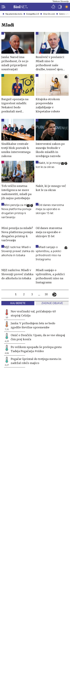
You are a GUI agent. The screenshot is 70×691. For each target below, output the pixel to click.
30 (46, 294)
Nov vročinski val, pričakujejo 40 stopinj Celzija (33, 313)
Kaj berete (17, 303)
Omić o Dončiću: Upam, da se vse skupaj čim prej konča (38, 337)
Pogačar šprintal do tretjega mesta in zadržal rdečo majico (36, 361)
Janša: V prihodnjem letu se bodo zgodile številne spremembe (33, 325)
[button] (2, 7)
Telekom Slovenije (60, 1)
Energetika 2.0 (32, 14)
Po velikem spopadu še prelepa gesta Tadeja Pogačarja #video (36, 349)
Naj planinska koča (13, 14)
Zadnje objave (52, 303)
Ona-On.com (49, 14)
